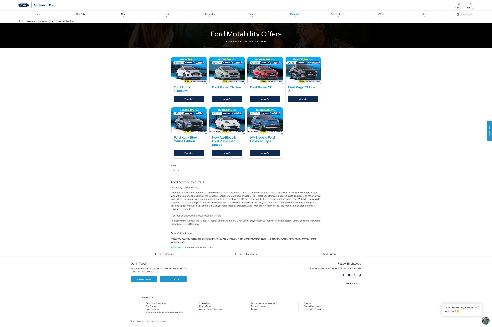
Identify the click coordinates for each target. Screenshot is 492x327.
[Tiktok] (360, 276)
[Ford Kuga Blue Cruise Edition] (189, 120)
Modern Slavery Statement (211, 309)
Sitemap (307, 303)
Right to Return (205, 306)
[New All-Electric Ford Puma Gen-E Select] (227, 120)
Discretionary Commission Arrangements (164, 311)
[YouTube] (349, 275)
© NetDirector (137, 321)
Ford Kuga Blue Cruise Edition (185, 139)
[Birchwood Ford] (43, 5)
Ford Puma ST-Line (226, 87)
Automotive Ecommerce (157, 321)
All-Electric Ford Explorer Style (262, 139)
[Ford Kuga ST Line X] (303, 70)
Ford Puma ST (260, 87)
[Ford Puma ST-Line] (227, 70)
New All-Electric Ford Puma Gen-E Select (225, 141)
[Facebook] (343, 275)
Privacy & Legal (258, 306)
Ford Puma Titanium (182, 89)
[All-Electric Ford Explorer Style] (265, 120)
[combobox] (176, 171)
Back (21, 21)
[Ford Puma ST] (265, 70)
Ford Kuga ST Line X (301, 89)
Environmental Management (264, 303)
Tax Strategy (151, 306)
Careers (254, 309)
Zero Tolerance (152, 309)
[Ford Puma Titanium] (189, 70)
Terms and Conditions (156, 303)
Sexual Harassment (312, 306)
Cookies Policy (205, 303)
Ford (51, 21)
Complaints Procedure (314, 309)
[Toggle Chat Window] (485, 320)
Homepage (42, 21)
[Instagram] (355, 275)
